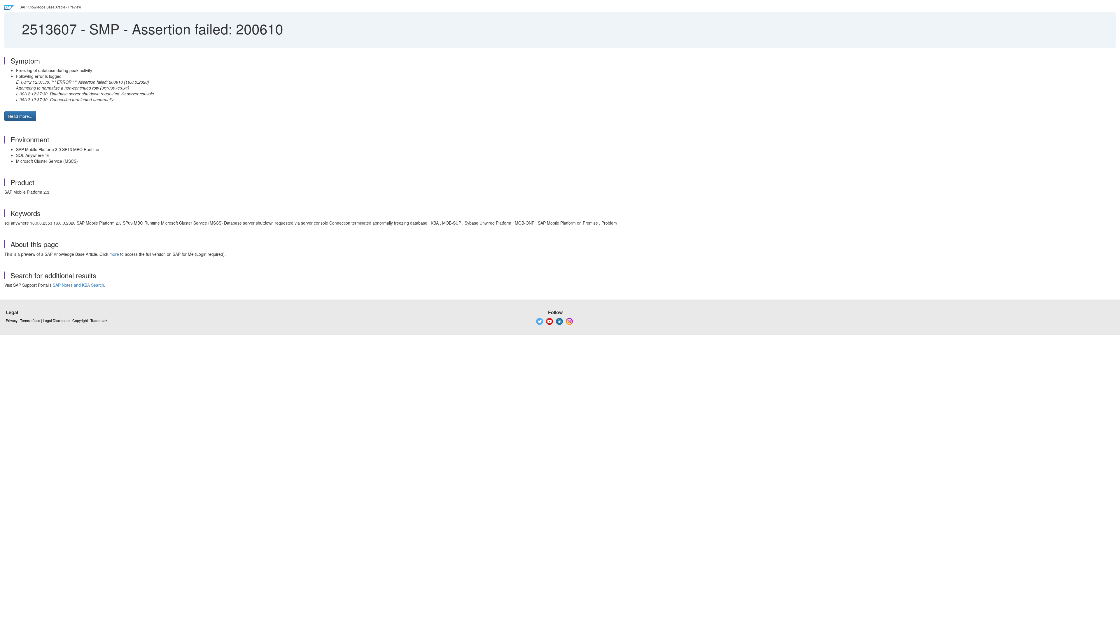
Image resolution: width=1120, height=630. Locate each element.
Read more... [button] (20, 116)
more (114, 254)
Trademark (98, 320)
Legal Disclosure (56, 320)
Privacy (12, 320)
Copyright (80, 320)
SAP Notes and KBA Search (78, 285)
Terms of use (30, 320)
